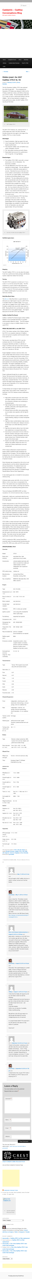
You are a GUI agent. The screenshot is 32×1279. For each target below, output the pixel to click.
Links (4, 66)
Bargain (8, 851)
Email (8, 1128)
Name (8, 1119)
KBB (26, 851)
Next (28, 71)
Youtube (28, 1232)
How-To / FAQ (25, 63)
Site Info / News (21, 850)
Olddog (10, 991)
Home (4, 59)
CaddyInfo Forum (12, 59)
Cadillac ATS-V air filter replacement (20, 1238)
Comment (8, 1098)
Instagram (21, 1232)
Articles (4, 63)
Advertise (26, 59)
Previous (5, 71)
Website (8, 1136)
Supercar (7, 853)
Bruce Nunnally (24, 853)
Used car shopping (14, 853)
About (20, 59)
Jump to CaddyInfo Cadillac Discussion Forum (13, 1161)
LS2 (3, 853)
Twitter (16, 1232)
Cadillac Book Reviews (14, 63)
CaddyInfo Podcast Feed (11, 1190)
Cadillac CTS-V (18, 851)
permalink (11, 854)
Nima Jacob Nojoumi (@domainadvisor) (18, 932)
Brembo (12, 851)
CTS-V (15, 850)
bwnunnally (11, 894)
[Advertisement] (16, 43)
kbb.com (7, 299)
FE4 (23, 851)
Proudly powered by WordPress (16, 1276)
